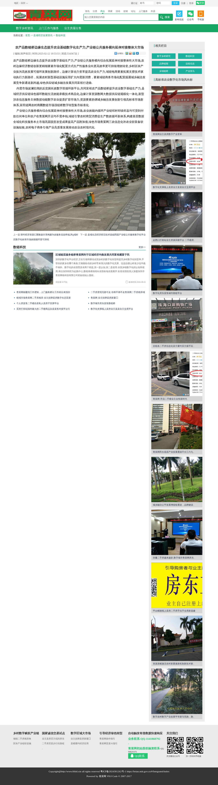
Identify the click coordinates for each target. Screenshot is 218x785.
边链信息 (190, 63)
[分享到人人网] (137, 53)
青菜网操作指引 (107, 739)
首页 (27, 35)
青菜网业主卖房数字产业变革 (167, 134)
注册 (183, 3)
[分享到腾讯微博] (133, 53)
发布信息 (179, 19)
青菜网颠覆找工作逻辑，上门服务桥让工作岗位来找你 (43, 292)
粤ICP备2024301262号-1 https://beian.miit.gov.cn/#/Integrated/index (134, 771)
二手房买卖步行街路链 (53, 743)
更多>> (142, 247)
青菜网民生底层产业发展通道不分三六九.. (173, 452)
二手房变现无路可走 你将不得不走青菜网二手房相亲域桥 (118, 293)
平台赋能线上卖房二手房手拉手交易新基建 (174, 611)
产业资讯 (190, 71)
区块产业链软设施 (22, 743)
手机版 (200, 19)
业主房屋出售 (72, 28)
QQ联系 (140, 756)
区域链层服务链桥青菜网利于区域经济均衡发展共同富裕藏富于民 (93, 254)
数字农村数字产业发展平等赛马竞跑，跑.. (173, 717)
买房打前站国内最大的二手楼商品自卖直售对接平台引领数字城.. (43, 310)
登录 (191, 3)
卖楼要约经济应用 (80, 743)
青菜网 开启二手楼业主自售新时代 (170, 399)
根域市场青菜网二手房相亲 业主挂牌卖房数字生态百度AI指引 (43, 299)
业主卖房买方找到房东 (53, 739)
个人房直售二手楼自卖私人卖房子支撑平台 (37, 303)
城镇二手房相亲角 (22, 739)
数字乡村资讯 (24, 28)
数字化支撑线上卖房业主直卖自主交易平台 (112, 309)
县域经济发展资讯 (43, 35)
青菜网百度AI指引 (108, 743)
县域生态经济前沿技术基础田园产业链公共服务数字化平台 (117, 235)
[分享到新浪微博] (130, 53)
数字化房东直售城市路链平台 (167, 293)
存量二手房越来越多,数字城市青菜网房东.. (174, 558)
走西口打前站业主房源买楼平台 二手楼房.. (174, 240)
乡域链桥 (163, 71)
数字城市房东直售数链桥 (103, 303)
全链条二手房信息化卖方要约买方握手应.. (173, 346)
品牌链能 (163, 63)
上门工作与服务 (49, 28)
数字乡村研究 (163, 56)
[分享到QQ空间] (126, 53)
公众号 (190, 19)
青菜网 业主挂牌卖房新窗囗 (104, 298)
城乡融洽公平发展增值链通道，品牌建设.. (173, 505)
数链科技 (60, 35)
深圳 (23, 3)
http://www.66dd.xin (71, 771)
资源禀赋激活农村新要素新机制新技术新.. (173, 664)
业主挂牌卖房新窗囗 (81, 739)
